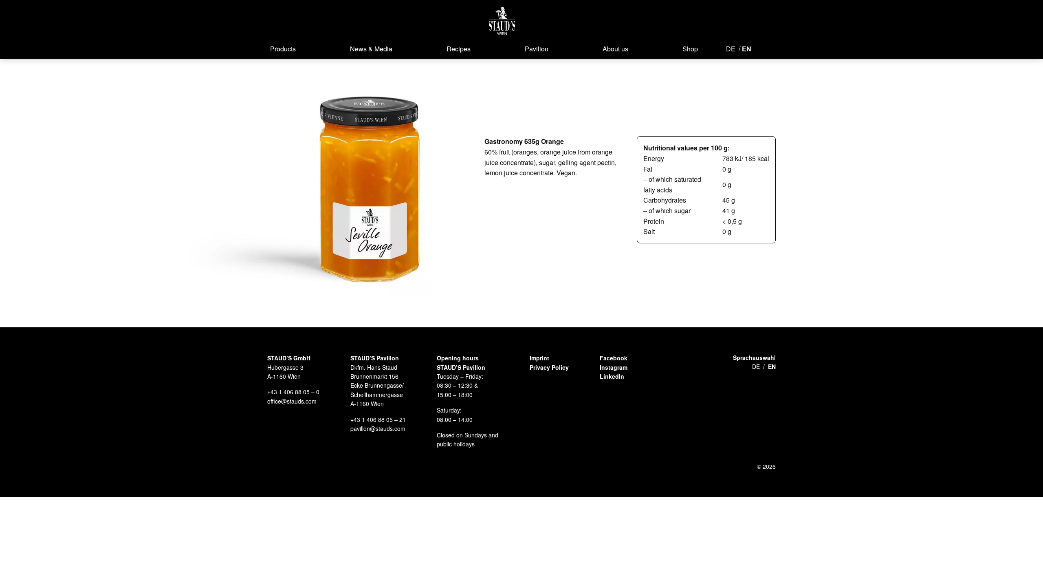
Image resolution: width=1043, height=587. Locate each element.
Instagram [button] (613, 367)
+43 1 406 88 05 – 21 (378, 419)
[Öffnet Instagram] (775, 48)
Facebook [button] (613, 358)
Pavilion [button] (536, 48)
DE (730, 48)
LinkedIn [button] (612, 376)
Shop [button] (690, 48)
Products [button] (283, 48)
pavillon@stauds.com (377, 428)
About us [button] (615, 48)
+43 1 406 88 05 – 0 (293, 392)
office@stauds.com (292, 401)
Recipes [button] (459, 48)
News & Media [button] (371, 48)
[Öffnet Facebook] (763, 48)
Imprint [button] (539, 358)
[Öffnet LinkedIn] (789, 48)
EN (746, 48)
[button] (502, 21)
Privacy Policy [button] (549, 367)
